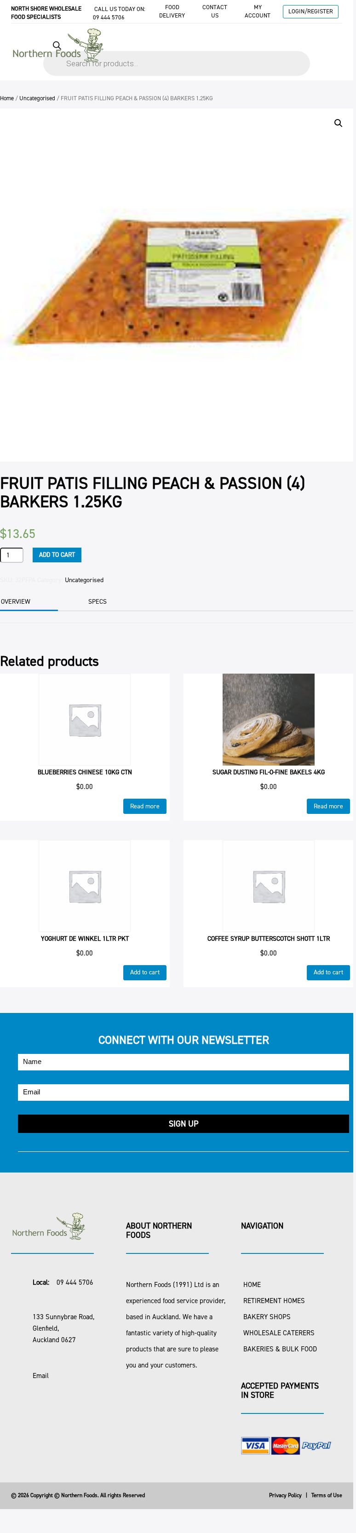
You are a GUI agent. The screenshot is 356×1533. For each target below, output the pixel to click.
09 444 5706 (109, 17)
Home (7, 98)
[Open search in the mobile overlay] (177, 54)
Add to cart (57, 554)
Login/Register (310, 11)
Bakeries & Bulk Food (280, 1349)
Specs (97, 601)
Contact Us (214, 11)
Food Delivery (172, 11)
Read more (145, 806)
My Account (257, 11)
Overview (15, 601)
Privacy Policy (285, 1495)
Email (41, 1375)
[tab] (109, 602)
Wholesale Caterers (279, 1333)
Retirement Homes (274, 1300)
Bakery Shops (267, 1316)
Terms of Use (326, 1495)
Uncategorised (37, 98)
